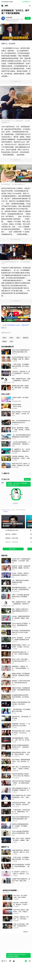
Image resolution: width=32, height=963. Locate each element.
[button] (4, 961)
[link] (10, 961)
